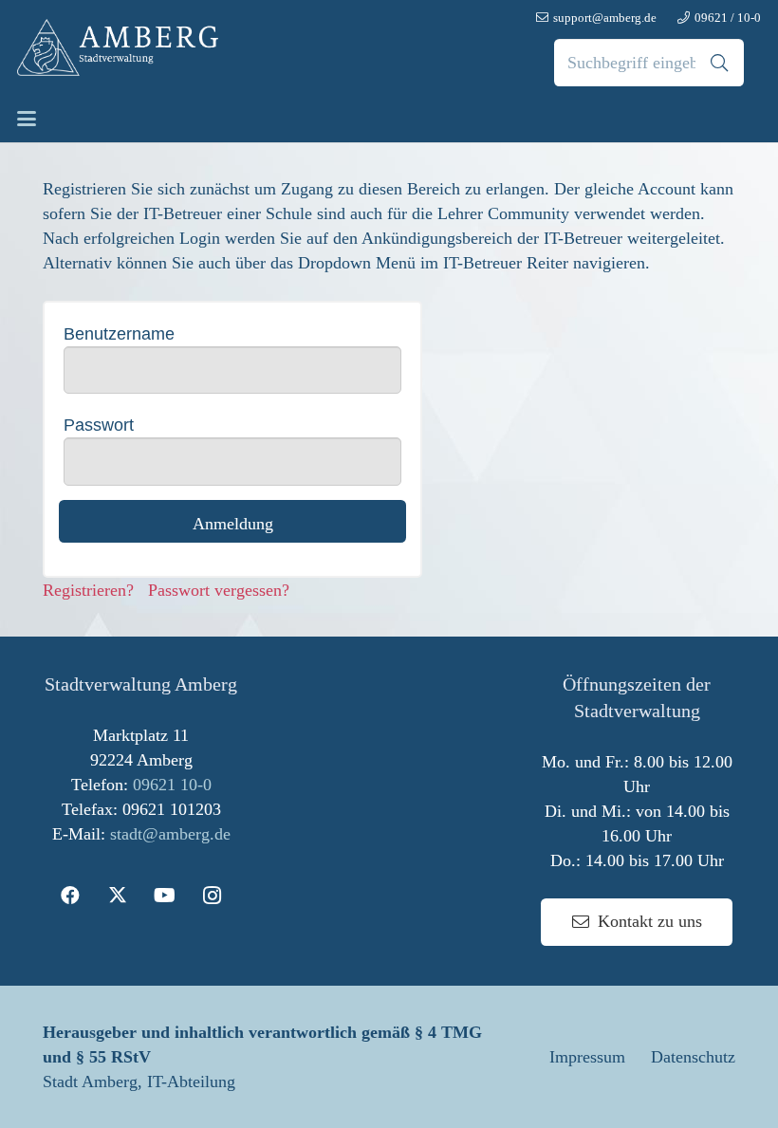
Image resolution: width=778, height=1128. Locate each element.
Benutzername (119, 333)
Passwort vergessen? (218, 590)
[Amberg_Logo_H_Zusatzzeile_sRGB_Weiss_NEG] (117, 47)
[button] (27, 118)
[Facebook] (70, 895)
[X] (117, 895)
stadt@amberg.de (170, 833)
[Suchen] (719, 62)
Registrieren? (95, 590)
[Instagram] (212, 895)
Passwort (99, 425)
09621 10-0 (172, 784)
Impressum (587, 1056)
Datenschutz (693, 1056)
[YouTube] (165, 895)
